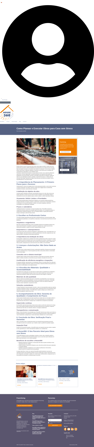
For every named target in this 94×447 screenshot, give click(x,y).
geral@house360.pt (69, 423)
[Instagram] (75, 429)
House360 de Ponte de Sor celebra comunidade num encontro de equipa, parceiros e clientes (25, 379)
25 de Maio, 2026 (20, 382)
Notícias (26, 382)
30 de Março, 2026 (41, 381)
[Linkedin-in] (72, 429)
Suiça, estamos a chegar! (64, 378)
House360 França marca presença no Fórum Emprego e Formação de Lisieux (38, 422)
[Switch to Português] (1, 2)
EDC (76, 444)
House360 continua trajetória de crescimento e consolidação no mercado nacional (38, 428)
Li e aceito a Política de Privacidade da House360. (55, 423)
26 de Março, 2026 (62, 380)
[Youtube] (68, 429)
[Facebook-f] (65, 429)
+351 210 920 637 (70, 420)
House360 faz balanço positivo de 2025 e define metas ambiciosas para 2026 (38, 432)
